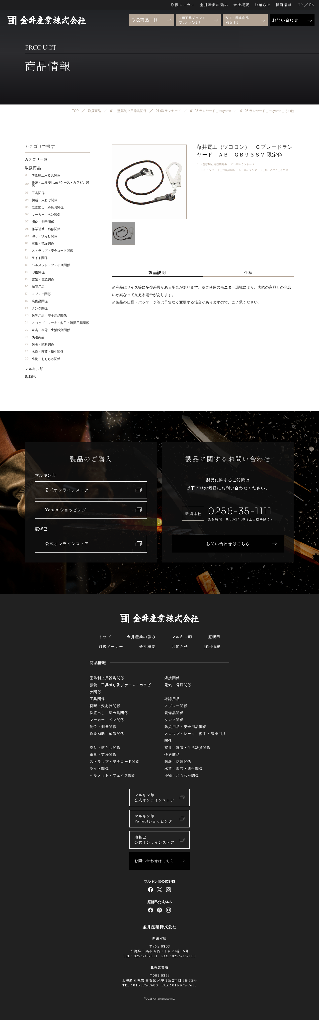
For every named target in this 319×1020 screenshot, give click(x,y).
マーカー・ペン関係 (42, 214)
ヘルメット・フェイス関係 (47, 265)
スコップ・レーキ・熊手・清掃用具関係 (57, 323)
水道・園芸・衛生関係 (44, 352)
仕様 (248, 272)
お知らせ (262, 4)
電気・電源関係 (39, 279)
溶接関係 (34, 272)
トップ (105, 637)
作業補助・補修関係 (42, 229)
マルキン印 (34, 369)
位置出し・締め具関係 (44, 207)
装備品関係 (36, 301)
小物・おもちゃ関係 (42, 359)
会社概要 (241, 4)
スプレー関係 (38, 294)
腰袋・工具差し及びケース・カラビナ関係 (57, 184)
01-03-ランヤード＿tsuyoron (216, 170)
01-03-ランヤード (243, 164)
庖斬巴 (30, 376)
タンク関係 (36, 308)
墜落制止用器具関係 (42, 175)
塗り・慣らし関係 (41, 236)
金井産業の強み (214, 4)
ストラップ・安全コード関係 (49, 251)
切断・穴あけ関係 (41, 200)
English (312, 5)
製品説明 (157, 272)
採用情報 (284, 4)
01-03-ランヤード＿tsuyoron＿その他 (263, 170)
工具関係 (34, 193)
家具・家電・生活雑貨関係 (47, 330)
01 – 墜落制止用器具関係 (212, 164)
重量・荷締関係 (39, 243)
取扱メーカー (183, 4)
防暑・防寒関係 (39, 344)
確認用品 (34, 287)
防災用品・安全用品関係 (46, 315)
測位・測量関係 (39, 222)
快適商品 (34, 337)
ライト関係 (36, 258)
